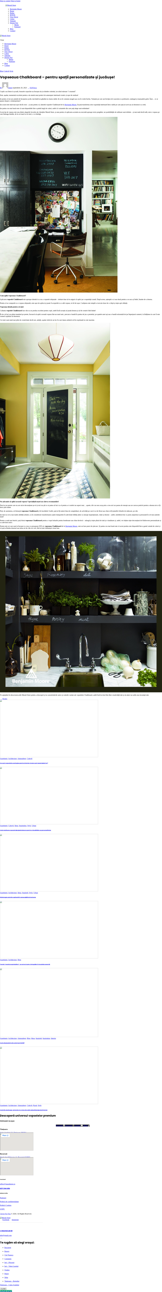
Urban (34, 826)
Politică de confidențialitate (9, 1202)
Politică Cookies (5, 1205)
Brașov (6, 1251)
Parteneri (3, 1198)
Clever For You (5, 1214)
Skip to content (5, 1)
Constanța (7, 1259)
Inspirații (25, 893)
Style (11, 71)
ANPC (2, 1209)
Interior (53, 1038)
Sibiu (6, 1277)
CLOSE (3, 1289)
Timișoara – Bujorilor (11, 1281)
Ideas (16, 826)
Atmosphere (22, 759)
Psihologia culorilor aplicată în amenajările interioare (18, 897)
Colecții (6, 71)
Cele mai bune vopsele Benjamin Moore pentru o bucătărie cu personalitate (25, 830)
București (7, 1248)
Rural (35, 1105)
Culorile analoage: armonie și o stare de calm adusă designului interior (23, 1110)
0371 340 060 (5, 1188)
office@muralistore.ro (7, 1184)
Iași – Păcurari (9, 1262)
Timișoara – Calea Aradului (9, 1285)
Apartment (3, 759)
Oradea (6, 1270)
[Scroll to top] (1, 1237)
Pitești (6, 1274)
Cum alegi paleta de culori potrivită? (12, 1043)
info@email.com (6, 1235)
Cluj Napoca (8, 1255)
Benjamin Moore (70, 105)
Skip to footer (15, 1)
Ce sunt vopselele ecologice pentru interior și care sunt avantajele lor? (24, 763)
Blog (1, 71)
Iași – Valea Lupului (11, 1266)
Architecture (12, 759)
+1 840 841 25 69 (6, 1231)
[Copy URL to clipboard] (13, 699)
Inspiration (22, 826)
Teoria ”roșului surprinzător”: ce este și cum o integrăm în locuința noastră (25, 964)
